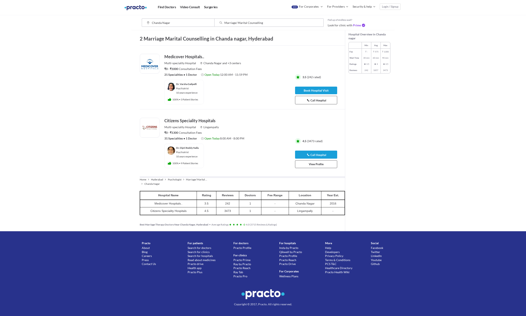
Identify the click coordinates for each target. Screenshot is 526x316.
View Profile (316, 164)
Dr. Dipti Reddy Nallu (187, 147)
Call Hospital (318, 100)
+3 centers (234, 63)
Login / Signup (390, 6)
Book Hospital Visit (316, 90)
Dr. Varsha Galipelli (186, 84)
